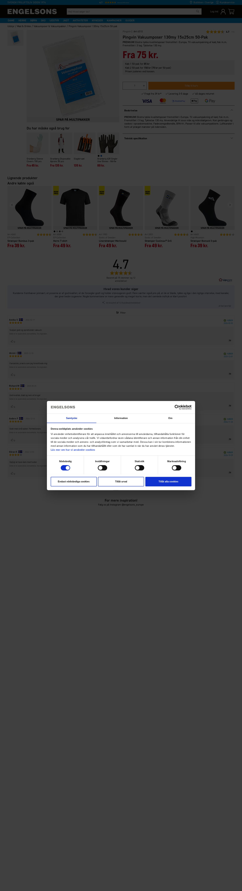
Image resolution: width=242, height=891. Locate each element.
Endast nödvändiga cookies (74, 481)
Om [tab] (170, 418)
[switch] (102, 467)
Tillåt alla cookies (168, 481)
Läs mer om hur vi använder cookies (73, 449)
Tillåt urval (121, 481)
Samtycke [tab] (71, 418)
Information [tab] (121, 418)
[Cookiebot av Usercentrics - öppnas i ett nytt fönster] (177, 407)
